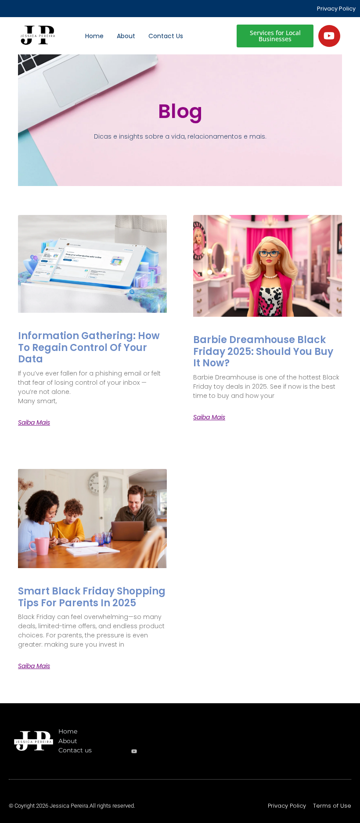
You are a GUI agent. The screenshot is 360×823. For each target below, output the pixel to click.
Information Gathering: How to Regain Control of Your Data (89, 347)
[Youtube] (329, 36)
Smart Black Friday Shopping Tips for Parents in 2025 (92, 596)
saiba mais (34, 422)
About (126, 36)
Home (94, 36)
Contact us (165, 36)
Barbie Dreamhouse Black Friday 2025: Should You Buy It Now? (263, 351)
